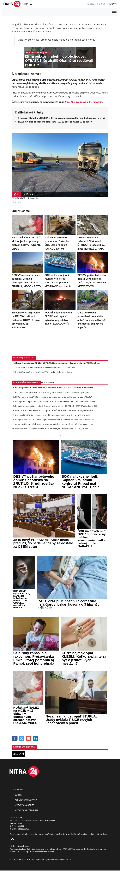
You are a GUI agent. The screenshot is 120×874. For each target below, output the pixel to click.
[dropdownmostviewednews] (60, 377)
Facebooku (80, 102)
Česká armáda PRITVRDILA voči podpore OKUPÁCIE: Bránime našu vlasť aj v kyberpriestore (54, 410)
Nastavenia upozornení (26, 810)
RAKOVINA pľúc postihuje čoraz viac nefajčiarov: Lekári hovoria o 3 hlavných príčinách (52, 392)
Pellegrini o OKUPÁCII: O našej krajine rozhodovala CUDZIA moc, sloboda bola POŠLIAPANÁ (54, 419)
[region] (30, 4)
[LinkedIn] (35, 738)
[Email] (28, 738)
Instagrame (95, 102)
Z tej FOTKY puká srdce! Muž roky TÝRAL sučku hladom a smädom (43, 372)
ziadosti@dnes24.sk (99, 834)
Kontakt (18, 789)
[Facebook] (15, 738)
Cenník (18, 794)
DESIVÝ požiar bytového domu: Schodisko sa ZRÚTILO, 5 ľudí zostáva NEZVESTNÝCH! (54, 387)
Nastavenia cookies (24, 805)
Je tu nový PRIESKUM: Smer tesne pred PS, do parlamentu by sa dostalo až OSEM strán (52, 415)
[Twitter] (22, 738)
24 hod (51, 382)
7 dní (43, 382)
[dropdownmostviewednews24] (60, 436)
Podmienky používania (25, 800)
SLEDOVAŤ (18, 753)
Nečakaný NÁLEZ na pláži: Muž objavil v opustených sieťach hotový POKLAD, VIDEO (51, 428)
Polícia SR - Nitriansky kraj (28, 198)
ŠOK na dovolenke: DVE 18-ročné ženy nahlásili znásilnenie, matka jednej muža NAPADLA (53, 397)
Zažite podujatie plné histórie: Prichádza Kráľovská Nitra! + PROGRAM (45, 367)
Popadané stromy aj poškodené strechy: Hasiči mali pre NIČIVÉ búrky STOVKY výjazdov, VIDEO (56, 406)
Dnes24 (69, 102)
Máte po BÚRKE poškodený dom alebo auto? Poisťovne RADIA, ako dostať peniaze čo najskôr (55, 401)
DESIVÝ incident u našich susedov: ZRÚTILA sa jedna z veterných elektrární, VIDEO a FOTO (54, 424)
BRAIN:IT (70, 859)
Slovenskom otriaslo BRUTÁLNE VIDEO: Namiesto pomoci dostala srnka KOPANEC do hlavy (57, 363)
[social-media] (12, 839)
